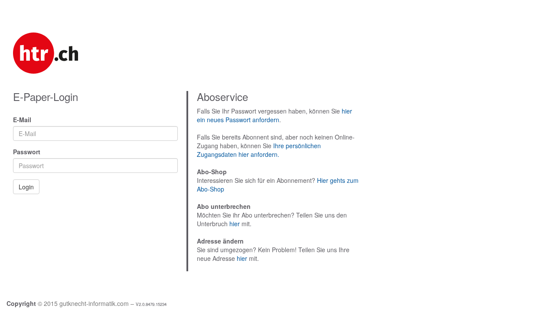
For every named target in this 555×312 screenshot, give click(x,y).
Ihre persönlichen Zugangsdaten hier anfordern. (259, 150)
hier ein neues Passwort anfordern (274, 115)
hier (234, 223)
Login (26, 186)
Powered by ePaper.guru (525, 304)
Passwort (26, 151)
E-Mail (22, 119)
